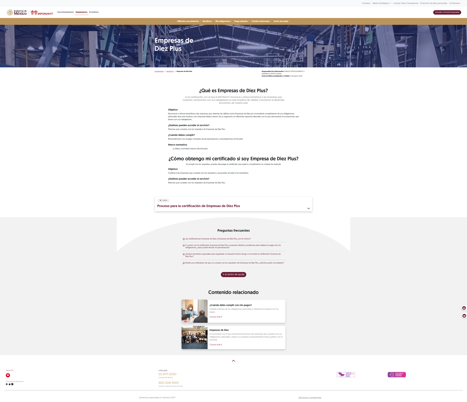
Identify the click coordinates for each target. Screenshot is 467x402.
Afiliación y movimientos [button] (188, 21)
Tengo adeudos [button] (241, 21)
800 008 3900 (169, 382)
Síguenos (9, 370)
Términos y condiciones (309, 397)
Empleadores (81, 12)
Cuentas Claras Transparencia (405, 3)
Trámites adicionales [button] (260, 21)
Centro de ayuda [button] (280, 21)
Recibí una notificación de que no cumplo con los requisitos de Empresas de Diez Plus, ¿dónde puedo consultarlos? (234, 263)
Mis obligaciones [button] (223, 21)
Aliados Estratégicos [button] (381, 3)
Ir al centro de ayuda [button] (233, 274)
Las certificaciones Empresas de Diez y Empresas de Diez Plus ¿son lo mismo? (218, 239)
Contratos (366, 3)
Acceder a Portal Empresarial (447, 12)
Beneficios (170, 71)
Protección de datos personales (433, 3)
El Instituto (94, 12)
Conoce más (215, 317)
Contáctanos (454, 3)
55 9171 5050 (167, 374)
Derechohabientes (65, 12)
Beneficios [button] (207, 21)
